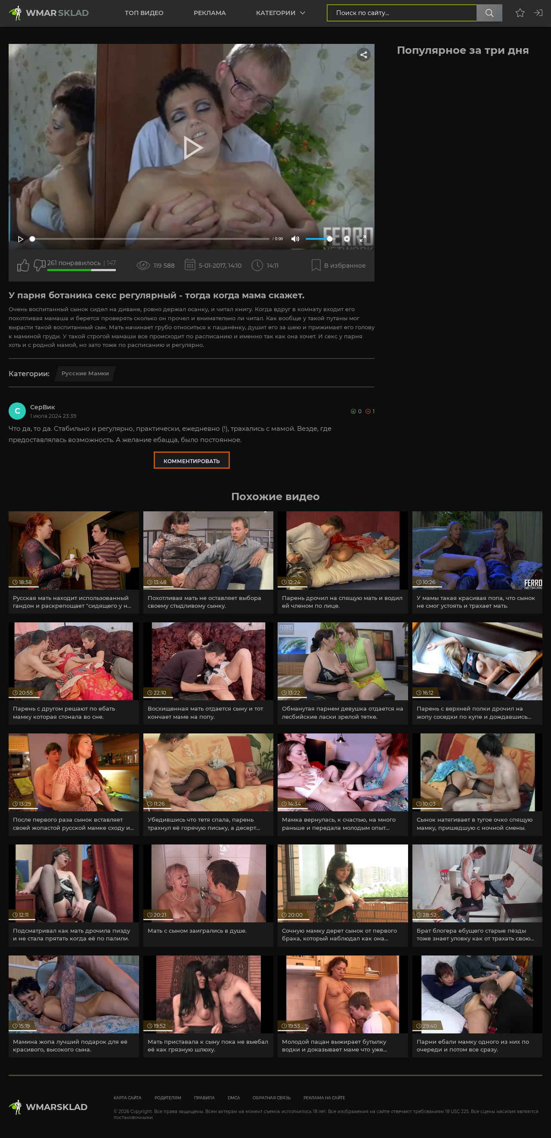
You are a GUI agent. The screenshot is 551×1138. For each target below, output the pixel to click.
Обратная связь (272, 1097)
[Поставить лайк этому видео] (23, 265)
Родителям (168, 1097)
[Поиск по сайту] (489, 13)
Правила (204, 1097)
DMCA (234, 1097)
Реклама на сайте (324, 1097)
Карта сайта (128, 1097)
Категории (276, 13)
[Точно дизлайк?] (40, 265)
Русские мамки (85, 373)
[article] (74, 562)
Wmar (57, 13)
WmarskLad (57, 1107)
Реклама (210, 13)
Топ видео (144, 13)
